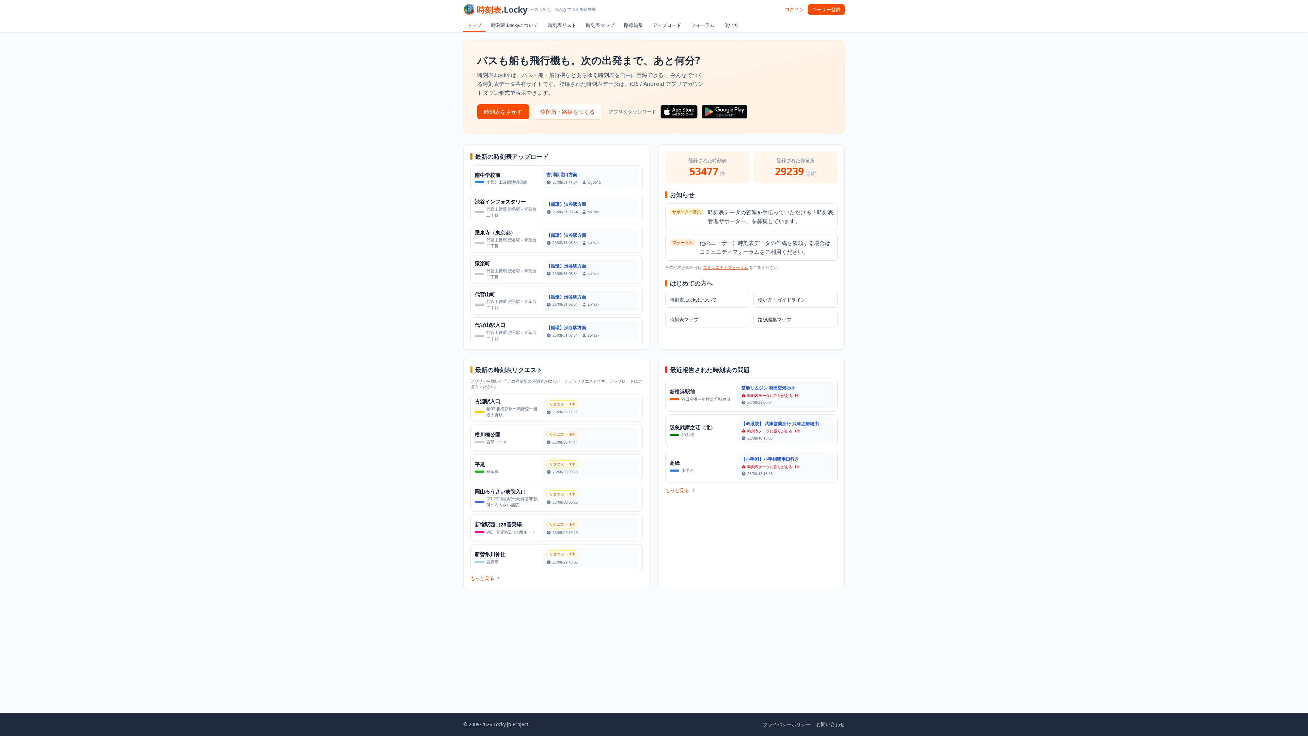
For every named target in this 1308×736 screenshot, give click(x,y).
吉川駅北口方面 (561, 174)
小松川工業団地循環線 (506, 182)
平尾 (480, 464)
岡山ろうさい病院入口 (500, 491)
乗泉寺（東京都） (495, 232)
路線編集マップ (774, 319)
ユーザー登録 (826, 9)
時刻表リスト (562, 25)
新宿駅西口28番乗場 (498, 524)
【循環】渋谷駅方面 (566, 204)
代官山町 (485, 294)
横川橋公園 (487, 434)
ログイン (794, 9)
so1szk (594, 211)
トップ (474, 25)
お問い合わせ (830, 724)
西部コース (496, 442)
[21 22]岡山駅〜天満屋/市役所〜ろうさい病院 (512, 502)
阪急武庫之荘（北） (693, 427)
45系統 (687, 435)
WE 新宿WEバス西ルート (510, 532)
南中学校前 (487, 174)
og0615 (594, 182)
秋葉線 (492, 471)
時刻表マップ (600, 25)
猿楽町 (482, 263)
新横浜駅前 (682, 391)
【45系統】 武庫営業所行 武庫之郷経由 (780, 423)
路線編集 (633, 25)
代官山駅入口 (490, 324)
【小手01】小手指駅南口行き (770, 459)
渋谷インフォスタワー (500, 201)
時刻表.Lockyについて (514, 25)
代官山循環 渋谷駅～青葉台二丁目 (511, 212)
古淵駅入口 (487, 401)
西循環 (492, 562)
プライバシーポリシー (787, 724)
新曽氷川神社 (490, 554)
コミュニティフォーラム (725, 267)
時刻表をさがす (503, 112)
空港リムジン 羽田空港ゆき (768, 388)
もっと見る (482, 578)
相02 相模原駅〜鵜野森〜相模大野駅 (511, 412)
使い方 (731, 25)
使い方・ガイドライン (782, 299)
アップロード (667, 25)
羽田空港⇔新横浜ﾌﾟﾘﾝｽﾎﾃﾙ (705, 399)
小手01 (687, 470)
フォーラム (703, 25)
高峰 (675, 462)
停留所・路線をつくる (567, 112)
